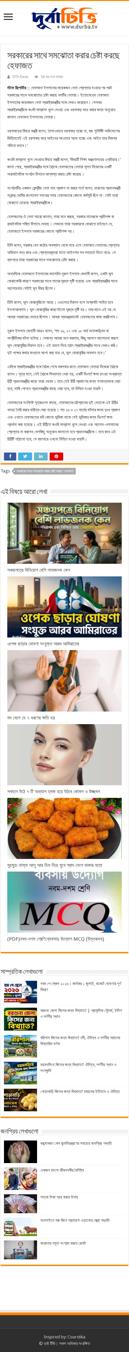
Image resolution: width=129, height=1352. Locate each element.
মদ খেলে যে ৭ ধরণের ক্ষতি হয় (31, 718)
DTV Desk (20, 77)
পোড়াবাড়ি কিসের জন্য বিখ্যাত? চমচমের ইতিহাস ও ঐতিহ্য (80, 1091)
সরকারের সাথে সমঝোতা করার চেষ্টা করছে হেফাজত (45, 471)
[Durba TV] (64, 17)
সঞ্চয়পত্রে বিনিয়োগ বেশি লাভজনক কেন (38, 570)
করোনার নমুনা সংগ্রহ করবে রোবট (63, 1243)
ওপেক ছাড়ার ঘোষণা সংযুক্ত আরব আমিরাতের (43, 644)
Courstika (76, 1336)
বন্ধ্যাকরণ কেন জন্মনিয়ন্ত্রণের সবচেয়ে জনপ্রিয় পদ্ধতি (76, 1143)
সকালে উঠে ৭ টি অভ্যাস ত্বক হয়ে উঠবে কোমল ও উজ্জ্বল (53, 792)
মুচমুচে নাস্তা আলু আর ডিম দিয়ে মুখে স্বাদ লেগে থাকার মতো (55, 865)
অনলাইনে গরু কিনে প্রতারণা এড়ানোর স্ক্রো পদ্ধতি (74, 1220)
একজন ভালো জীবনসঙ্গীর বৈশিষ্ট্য (62, 1170)
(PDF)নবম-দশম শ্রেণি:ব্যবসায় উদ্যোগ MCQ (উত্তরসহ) (55, 939)
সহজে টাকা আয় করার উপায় (59, 1197)
